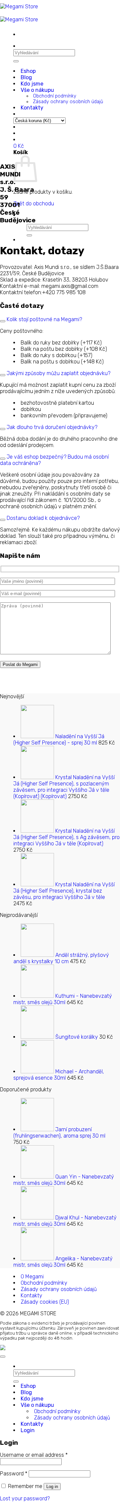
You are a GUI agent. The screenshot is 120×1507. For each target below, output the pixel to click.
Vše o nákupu (37, 90)
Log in (52, 1486)
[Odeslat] (16, 61)
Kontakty (32, 108)
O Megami (32, 1276)
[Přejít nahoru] (2, 1357)
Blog (26, 77)
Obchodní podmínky (54, 96)
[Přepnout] (2, 321)
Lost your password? (25, 1498)
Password (13, 1473)
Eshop (28, 71)
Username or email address (34, 1455)
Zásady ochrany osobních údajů (68, 102)
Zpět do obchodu (33, 203)
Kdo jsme (32, 84)
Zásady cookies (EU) (45, 1302)
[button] (18, 146)
